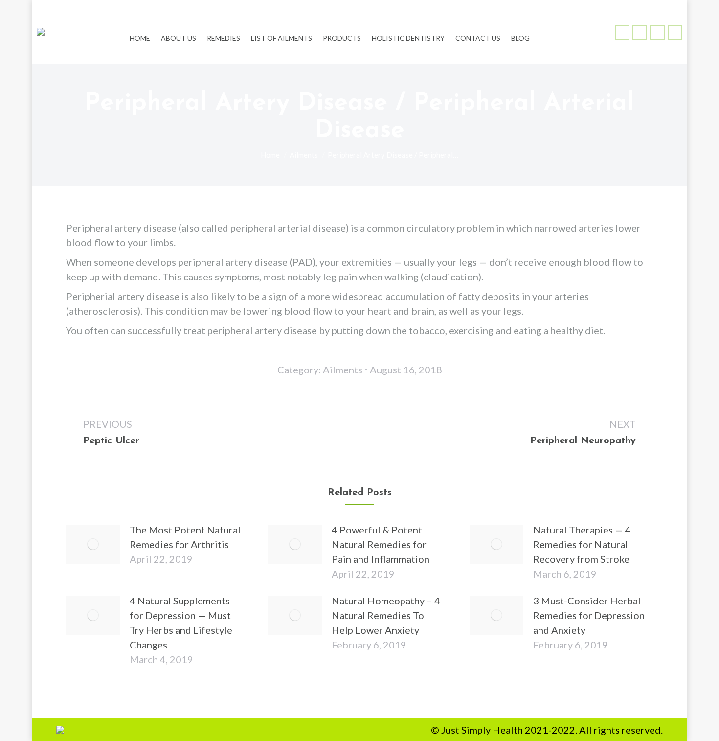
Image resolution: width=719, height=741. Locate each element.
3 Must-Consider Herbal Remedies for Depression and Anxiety (589, 615)
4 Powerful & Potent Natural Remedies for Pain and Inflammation (380, 544)
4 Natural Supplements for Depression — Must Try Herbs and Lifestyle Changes (181, 622)
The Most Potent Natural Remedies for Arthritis (185, 537)
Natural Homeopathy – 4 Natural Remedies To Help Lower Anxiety (386, 615)
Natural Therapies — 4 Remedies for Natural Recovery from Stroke (582, 544)
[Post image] (93, 544)
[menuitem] (140, 32)
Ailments (342, 369)
